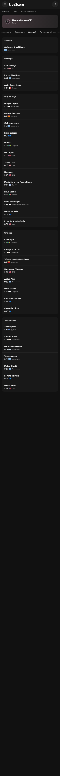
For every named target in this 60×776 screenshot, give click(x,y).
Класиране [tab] (19, 32)
